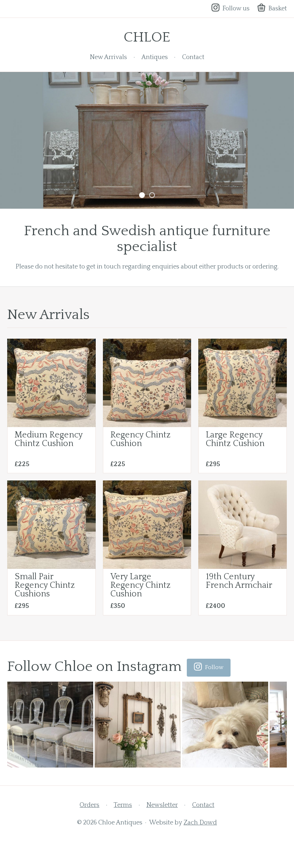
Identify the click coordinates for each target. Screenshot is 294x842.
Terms (123, 805)
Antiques (154, 57)
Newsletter (162, 805)
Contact (193, 57)
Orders (89, 805)
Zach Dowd (200, 822)
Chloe (147, 37)
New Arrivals (108, 57)
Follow (214, 667)
